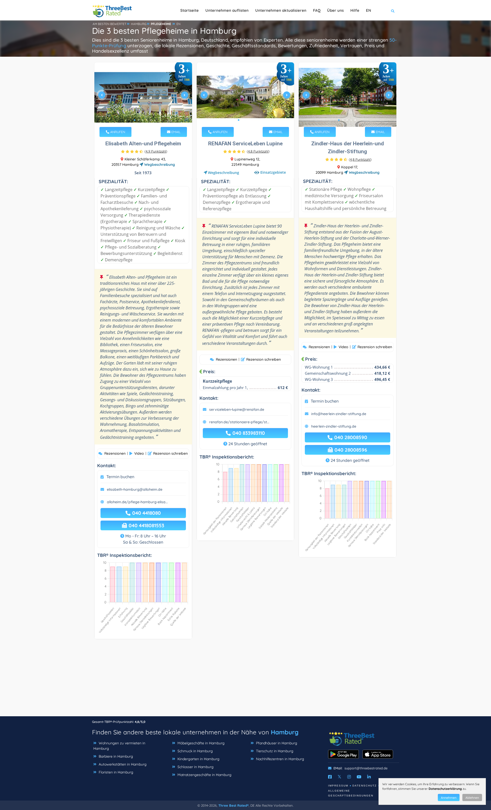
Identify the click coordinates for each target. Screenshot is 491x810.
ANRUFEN (117, 132)
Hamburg (284, 732)
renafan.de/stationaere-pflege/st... (239, 422)
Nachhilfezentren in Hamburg (280, 759)
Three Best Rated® (233, 805)
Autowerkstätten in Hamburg (123, 764)
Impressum (338, 785)
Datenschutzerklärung (445, 789)
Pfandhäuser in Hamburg (276, 743)
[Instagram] (349, 777)
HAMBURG (138, 24)
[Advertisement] (245, 680)
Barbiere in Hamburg (116, 756)
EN (178, 24)
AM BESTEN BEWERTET (109, 24)
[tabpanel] (143, 97)
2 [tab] (138, 120)
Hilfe (354, 10)
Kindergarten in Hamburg (198, 759)
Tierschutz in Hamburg (274, 751)
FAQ (316, 10)
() (155, 151)
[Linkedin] (369, 777)
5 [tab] (151, 120)
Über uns (335, 10)
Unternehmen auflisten (227, 10)
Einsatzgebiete (273, 172)
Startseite (189, 10)
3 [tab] (142, 120)
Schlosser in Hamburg (195, 767)
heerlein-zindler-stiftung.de (333, 426)
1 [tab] (134, 120)
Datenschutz (364, 785)
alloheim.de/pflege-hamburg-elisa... (137, 502)
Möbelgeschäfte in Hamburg (201, 743)
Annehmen (448, 798)
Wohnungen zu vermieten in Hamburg (119, 746)
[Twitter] (339, 777)
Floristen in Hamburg (116, 772)
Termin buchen (120, 476)
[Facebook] (330, 777)
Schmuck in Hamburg (195, 751)
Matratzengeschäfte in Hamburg (204, 774)
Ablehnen (472, 798)
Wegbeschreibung (159, 164)
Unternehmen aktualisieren (280, 10)
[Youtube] (359, 777)
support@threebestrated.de (365, 768)
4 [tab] (147, 120)
